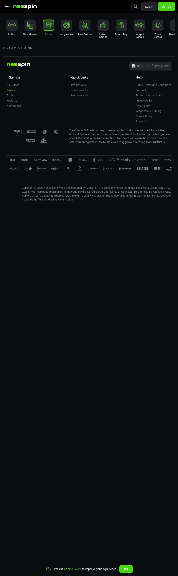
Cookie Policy (144, 116)
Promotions (78, 85)
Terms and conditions (149, 95)
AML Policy (143, 106)
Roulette (12, 100)
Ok (126, 569)
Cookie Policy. (72, 569)
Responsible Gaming (148, 111)
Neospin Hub (79, 95)
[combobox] (89, 30)
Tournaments (79, 90)
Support (141, 90)
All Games (13, 85)
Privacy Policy (144, 100)
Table (10, 95)
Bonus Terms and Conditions (153, 85)
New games (14, 106)
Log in (149, 6)
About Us (142, 121)
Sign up (166, 6)
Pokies (11, 90)
